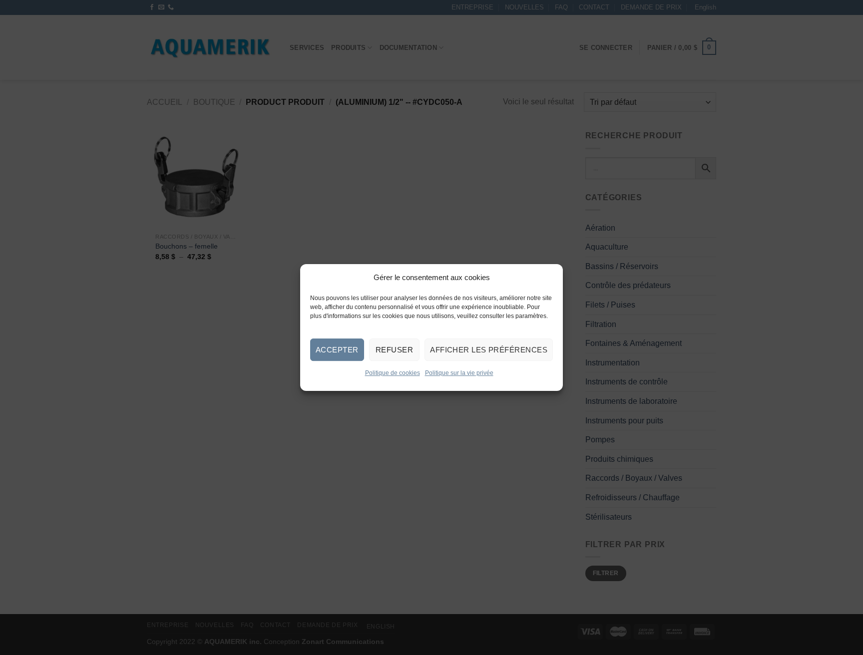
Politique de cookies (392, 372)
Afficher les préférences (488, 349)
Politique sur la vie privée (459, 372)
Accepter (337, 349)
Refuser (394, 349)
